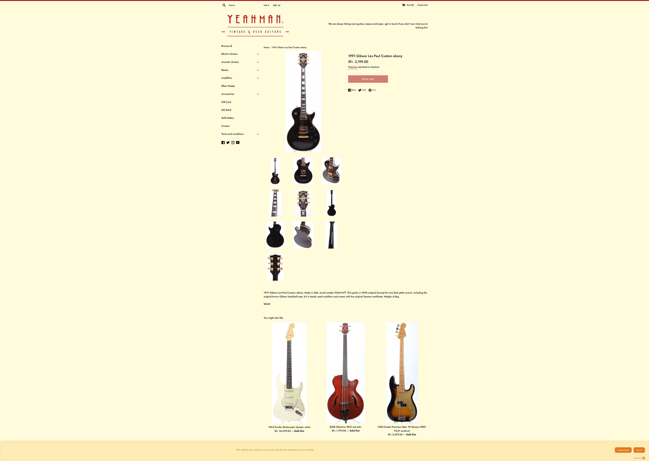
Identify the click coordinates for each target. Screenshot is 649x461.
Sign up (276, 5)
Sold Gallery (227, 118)
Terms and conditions (240, 134)
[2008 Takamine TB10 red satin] (345, 372)
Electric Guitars (240, 54)
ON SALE (226, 110)
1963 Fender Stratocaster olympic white (289, 427)
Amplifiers (240, 78)
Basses (240, 70)
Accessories (240, 94)
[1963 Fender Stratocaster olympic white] (289, 373)
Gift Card (226, 102)
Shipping (352, 67)
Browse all (226, 46)
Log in (266, 5)
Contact (225, 126)
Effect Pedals (228, 86)
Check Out (423, 5)
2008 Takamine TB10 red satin (346, 427)
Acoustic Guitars (240, 62)
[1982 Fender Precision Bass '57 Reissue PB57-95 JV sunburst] (402, 372)
